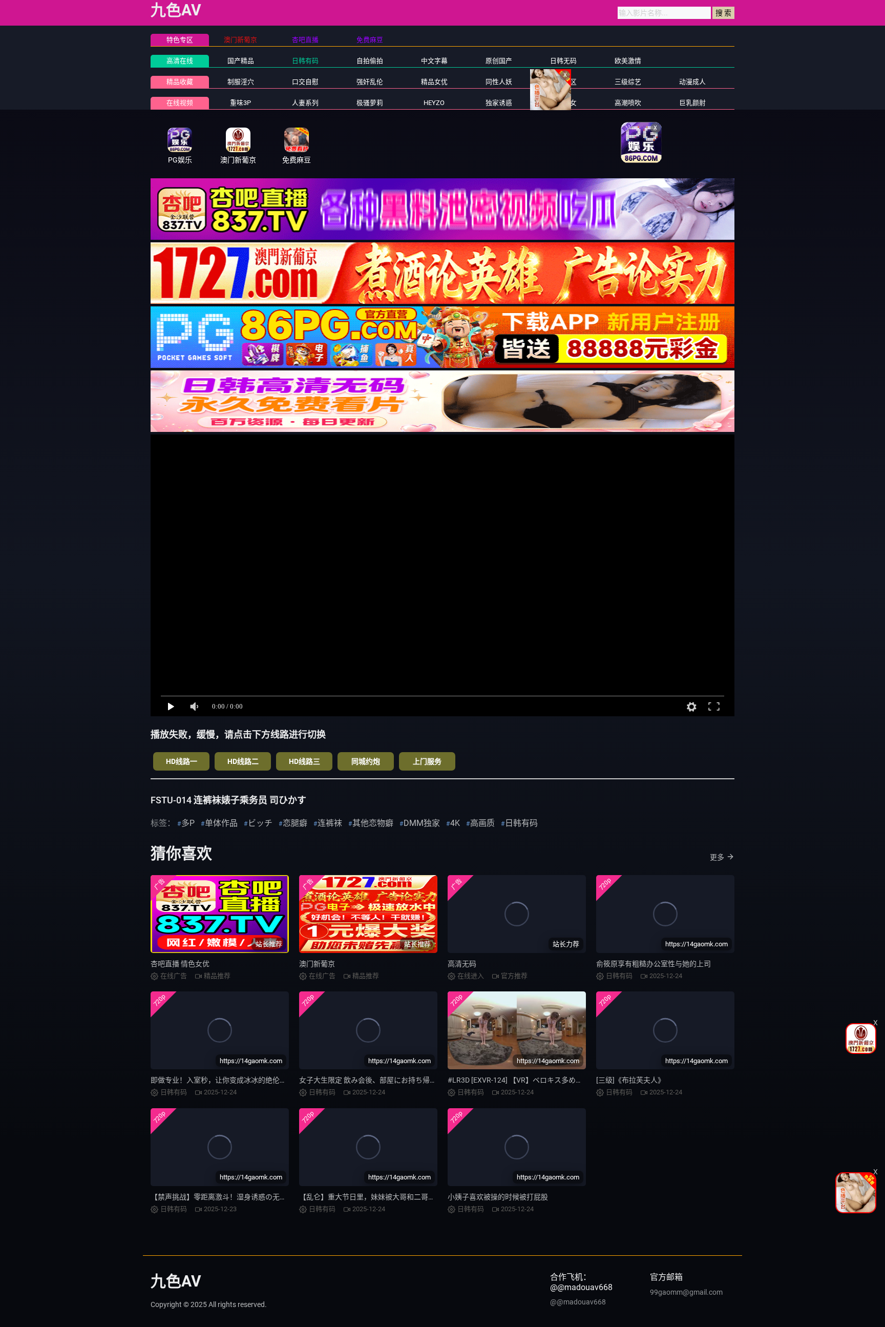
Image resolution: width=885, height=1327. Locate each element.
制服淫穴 (240, 82)
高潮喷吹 (628, 103)
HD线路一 (181, 761)
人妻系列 (305, 103)
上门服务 (427, 761)
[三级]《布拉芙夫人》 (630, 1080)
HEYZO (434, 103)
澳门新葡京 (317, 964)
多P (188, 823)
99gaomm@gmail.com (686, 1292)
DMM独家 (422, 823)
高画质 (482, 823)
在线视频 (179, 103)
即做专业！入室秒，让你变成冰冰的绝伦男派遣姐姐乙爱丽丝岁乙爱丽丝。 (269, 1080)
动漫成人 (692, 82)
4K (455, 823)
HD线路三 (304, 761)
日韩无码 (563, 61)
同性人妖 (499, 82)
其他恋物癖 (372, 823)
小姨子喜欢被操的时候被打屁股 (498, 1197)
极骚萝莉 (369, 103)
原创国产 (499, 61)
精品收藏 (179, 82)
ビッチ (260, 823)
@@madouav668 (578, 1302)
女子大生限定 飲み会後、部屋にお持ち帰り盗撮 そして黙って (397, 1080)
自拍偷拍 (369, 61)
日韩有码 (305, 61)
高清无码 (462, 964)
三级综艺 (628, 82)
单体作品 (221, 823)
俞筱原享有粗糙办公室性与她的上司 (653, 964)
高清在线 (179, 61)
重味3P (240, 103)
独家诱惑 (499, 103)
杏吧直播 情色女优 (180, 964)
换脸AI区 (564, 82)
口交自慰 (305, 82)
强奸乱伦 (369, 82)
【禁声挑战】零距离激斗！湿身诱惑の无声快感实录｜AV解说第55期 (259, 1197)
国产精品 (240, 61)
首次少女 (563, 103)
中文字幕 (434, 61)
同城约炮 (365, 761)
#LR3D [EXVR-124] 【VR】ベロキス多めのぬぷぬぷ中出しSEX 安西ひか (562, 1080)
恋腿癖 (295, 823)
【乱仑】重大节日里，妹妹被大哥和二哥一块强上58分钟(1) (394, 1197)
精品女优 (434, 82)
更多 (717, 857)
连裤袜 (330, 823)
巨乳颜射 (692, 103)
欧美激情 (628, 61)
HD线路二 (243, 761)
